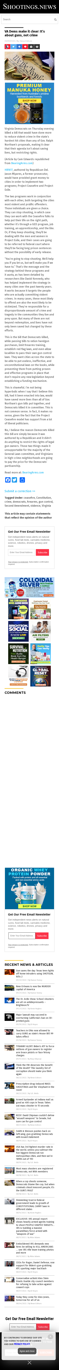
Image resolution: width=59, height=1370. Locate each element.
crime (8, 501)
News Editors (26, 41)
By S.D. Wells (33, 1093)
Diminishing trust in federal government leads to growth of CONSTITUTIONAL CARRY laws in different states (32, 1205)
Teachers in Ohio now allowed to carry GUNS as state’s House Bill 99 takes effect (34, 1033)
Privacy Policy (22, 1344)
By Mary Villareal (34, 1059)
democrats (19, 501)
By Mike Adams (34, 1237)
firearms (32, 501)
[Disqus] (29, 738)
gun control (46, 501)
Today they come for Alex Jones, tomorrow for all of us (32, 1298)
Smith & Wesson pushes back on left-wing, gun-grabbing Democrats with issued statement (34, 1134)
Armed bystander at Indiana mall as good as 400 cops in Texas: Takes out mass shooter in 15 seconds (34, 1102)
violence (35, 505)
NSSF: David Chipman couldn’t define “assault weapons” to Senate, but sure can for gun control (35, 1118)
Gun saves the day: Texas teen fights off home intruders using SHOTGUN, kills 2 (35, 973)
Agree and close (27, 1351)
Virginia (46, 505)
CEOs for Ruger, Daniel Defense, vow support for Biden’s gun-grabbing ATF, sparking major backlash (35, 1265)
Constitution (43, 497)
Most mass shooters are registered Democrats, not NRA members (34, 1170)
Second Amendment (17, 505)
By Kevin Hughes (34, 1009)
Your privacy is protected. (18, 562)
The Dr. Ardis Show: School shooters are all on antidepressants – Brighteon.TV (35, 1002)
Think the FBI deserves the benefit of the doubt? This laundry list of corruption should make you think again (34, 1070)
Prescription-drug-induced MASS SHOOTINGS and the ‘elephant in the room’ (35, 1086)
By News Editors (34, 1078)
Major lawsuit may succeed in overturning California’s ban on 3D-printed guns (34, 1017)
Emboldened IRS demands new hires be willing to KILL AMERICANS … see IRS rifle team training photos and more (35, 1248)
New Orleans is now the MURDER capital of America (33, 988)
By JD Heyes (33, 1024)
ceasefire (29, 497)
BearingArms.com (22, 163)
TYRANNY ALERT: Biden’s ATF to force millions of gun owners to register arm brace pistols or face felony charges (35, 1051)
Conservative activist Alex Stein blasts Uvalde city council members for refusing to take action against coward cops (35, 1283)
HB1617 (9, 169)
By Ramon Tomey (35, 980)
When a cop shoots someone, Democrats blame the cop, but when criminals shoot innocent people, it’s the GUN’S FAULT (35, 1186)
